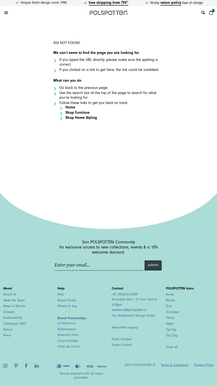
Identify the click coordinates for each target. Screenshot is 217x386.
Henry (170, 318)
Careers (9, 312)
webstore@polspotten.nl (129, 310)
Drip (169, 306)
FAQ (60, 294)
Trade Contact (122, 345)
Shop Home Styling (81, 118)
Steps (170, 324)
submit (153, 265)
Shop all (172, 347)
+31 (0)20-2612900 (125, 294)
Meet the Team (14, 300)
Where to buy (67, 306)
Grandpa (172, 312)
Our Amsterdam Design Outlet (133, 316)
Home (70, 108)
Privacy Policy (204, 365)
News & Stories (14, 306)
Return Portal (66, 300)
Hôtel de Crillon (69, 347)
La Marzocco (66, 323)
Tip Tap (171, 330)
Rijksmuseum (66, 329)
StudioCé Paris (68, 335)
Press (7, 335)
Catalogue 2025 (14, 324)
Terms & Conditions (175, 365)
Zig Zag (171, 335)
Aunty (170, 294)
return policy (170, 3)
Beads (170, 300)
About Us (9, 294)
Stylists (8, 330)
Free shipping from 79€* (108, 3)
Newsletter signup (125, 328)
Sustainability (12, 318)
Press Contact (121, 339)
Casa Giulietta (67, 341)
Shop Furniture (77, 113)
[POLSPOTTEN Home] (108, 12)
